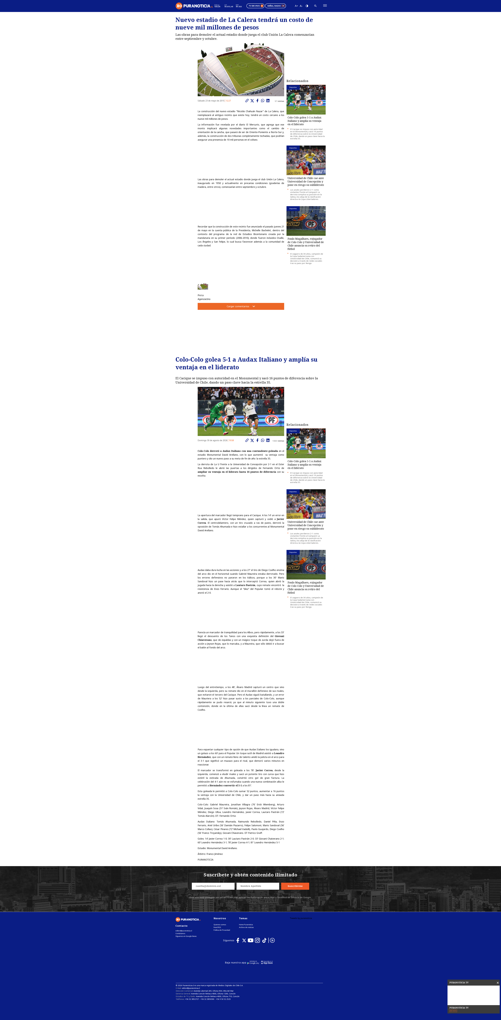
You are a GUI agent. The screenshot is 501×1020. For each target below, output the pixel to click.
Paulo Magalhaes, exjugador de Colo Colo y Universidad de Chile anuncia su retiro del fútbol (306, 244)
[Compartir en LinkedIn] (268, 100)
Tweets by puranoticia (301, 918)
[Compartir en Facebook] (258, 100)
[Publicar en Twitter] (252, 101)
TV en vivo (254, 6)
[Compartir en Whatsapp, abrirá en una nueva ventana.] (263, 100)
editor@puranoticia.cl (183, 931)
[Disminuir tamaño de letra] (301, 6)
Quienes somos (220, 924)
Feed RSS (217, 927)
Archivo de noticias (246, 927)
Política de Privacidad (222, 930)
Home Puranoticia (246, 924)
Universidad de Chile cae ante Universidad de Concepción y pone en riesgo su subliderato (306, 181)
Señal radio (274, 6)
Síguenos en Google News (186, 936)
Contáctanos (180, 933)
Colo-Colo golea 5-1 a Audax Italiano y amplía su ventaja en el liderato (304, 121)
